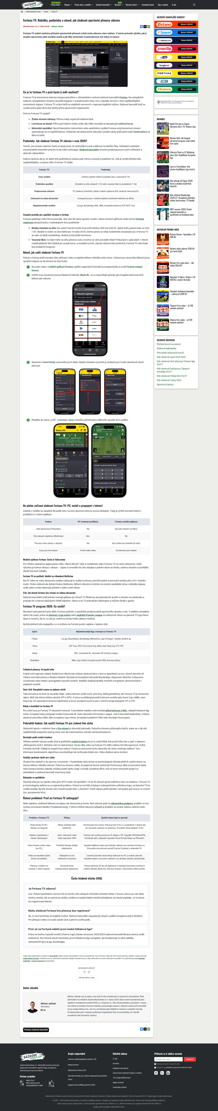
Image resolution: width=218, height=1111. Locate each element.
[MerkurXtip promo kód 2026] (164, 40)
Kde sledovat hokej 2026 (169, 380)
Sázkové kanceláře (89, 149)
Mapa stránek (118, 1083)
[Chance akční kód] (164, 89)
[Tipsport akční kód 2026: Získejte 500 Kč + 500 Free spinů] (164, 32)
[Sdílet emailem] (148, 26)
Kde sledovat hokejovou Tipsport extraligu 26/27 (173, 370)
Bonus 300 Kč (186, 65)
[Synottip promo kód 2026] (164, 48)
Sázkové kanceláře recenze (33, 11)
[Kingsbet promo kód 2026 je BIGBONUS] (164, 65)
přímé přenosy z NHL (116, 710)
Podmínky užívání (120, 1087)
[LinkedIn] (168, 1073)
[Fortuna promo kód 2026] (164, 73)
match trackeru (79, 741)
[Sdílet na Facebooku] (141, 26)
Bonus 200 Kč (186, 89)
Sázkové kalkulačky (166, 348)
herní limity (49, 362)
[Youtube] (162, 1073)
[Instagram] (156, 1073)
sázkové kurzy (125, 123)
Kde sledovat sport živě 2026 (171, 357)
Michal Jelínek (57, 26)
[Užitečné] (84, 972)
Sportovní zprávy (165, 384)
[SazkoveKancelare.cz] (42, 1056)
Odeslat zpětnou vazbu (87, 978)
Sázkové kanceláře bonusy (171, 17)
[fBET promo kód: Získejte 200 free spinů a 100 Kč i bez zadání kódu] (164, 81)
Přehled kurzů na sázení (169, 344)
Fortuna (46, 11)
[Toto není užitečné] (89, 972)
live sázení (63, 728)
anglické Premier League (89, 615)
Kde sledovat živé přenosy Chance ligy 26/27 (176, 363)
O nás (115, 1059)
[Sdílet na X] (145, 26)
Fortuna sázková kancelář (36, 1030)
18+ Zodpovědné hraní (121, 1078)
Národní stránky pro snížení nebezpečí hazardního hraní (87, 1077)
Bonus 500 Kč (186, 40)
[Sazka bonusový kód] (164, 57)
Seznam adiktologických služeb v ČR (82, 1059)
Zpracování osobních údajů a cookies (127, 1073)
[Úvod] (21, 11)
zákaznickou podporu (122, 803)
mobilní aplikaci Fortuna (60, 266)
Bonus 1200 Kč (187, 24)
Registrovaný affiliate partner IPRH (81, 1085)
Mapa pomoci (73, 1065)
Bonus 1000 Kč (187, 32)
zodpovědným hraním (31, 958)
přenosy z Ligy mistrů (60, 615)
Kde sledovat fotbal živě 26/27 (172, 376)
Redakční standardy (120, 1068)
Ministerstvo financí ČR (77, 1070)
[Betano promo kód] (164, 24)
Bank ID (84, 275)
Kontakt (116, 1063)
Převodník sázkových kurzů (170, 352)
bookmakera (140, 131)
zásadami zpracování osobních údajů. (179, 1067)
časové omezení (38, 961)
